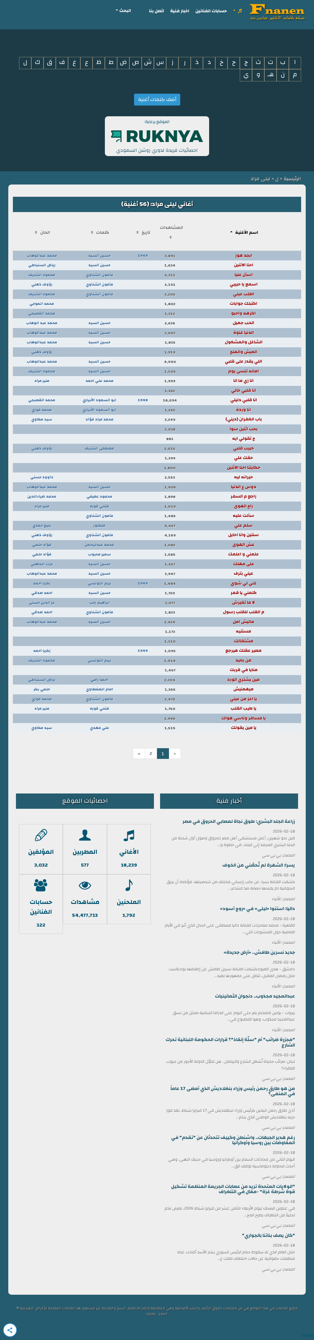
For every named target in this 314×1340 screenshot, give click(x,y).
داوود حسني (41, 477)
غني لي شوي (244, 583)
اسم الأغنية (246, 233)
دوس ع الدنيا (243, 487)
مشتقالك (243, 641)
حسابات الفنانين (211, 11)
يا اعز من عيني (243, 699)
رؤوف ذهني (41, 284)
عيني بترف (243, 573)
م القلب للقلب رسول (243, 612)
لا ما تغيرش (243, 603)
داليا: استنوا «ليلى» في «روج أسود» (257, 908)
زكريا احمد (42, 583)
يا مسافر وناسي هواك (243, 718)
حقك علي (243, 458)
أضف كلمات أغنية (157, 99)
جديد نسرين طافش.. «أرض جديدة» (259, 952)
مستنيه (243, 631)
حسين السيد (99, 255)
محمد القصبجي (41, 313)
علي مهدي (99, 727)
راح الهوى (243, 506)
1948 (143, 400)
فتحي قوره (99, 506)
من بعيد (243, 660)
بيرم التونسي (99, 583)
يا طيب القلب (243, 708)
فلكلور (99, 525)
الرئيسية (291, 178)
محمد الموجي (41, 303)
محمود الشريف (41, 274)
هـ (270, 74)
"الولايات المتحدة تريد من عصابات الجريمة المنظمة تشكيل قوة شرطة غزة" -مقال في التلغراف (233, 1189)
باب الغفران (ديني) (243, 419)
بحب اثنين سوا (244, 429)
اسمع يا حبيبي (244, 284)
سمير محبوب (99, 554)
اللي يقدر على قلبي (243, 361)
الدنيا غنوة (243, 333)
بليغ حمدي (42, 525)
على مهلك (243, 564)
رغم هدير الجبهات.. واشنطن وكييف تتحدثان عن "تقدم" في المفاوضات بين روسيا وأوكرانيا (233, 1140)
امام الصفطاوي (99, 689)
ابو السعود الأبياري (99, 400)
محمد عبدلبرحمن (99, 544)
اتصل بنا (156, 11)
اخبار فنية (179, 11)
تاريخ (146, 233)
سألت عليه (243, 516)
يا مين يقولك (243, 728)
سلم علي (243, 525)
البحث (125, 10)
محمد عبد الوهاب (41, 322)
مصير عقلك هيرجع (243, 651)
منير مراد (41, 380)
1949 (143, 255)
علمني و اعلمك (243, 554)
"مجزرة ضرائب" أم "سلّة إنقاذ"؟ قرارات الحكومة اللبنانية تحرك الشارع (230, 1042)
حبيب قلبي (243, 448)
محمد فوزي (42, 409)
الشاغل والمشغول (243, 342)
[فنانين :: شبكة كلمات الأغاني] (276, 10)
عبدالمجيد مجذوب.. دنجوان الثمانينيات (255, 996)
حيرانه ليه (243, 477)
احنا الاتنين (243, 265)
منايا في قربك (244, 670)
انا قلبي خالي (243, 390)
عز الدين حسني (42, 602)
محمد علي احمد (99, 380)
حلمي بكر (42, 689)
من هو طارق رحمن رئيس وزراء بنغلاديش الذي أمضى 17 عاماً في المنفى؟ (232, 1091)
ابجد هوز (243, 255)
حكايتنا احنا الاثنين (243, 468)
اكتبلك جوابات (243, 304)
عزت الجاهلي (42, 564)
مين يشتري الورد (243, 680)
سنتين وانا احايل (243, 535)
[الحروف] (237, 10)
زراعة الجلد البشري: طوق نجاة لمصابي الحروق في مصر (238, 821)
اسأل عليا (244, 275)
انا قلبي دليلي (243, 400)
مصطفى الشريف (99, 448)
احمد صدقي (41, 592)
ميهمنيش (243, 689)
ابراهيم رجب (99, 602)
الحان (45, 233)
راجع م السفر (243, 496)
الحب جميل (243, 323)
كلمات (102, 233)
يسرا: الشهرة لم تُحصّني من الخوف (258, 865)
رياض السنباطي (42, 265)
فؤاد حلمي (42, 544)
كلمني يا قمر (244, 593)
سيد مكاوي (41, 419)
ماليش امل (243, 622)
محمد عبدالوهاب (42, 255)
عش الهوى (243, 545)
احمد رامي (99, 679)
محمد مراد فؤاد (99, 419)
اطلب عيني (243, 294)
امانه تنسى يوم (243, 371)
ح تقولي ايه (243, 438)
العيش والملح (243, 352)
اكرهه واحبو (243, 313)
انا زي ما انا (243, 381)
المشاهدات (171, 228)
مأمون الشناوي (99, 274)
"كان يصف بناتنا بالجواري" (268, 1235)
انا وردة (243, 410)
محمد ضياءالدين (41, 496)
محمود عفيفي (99, 496)
